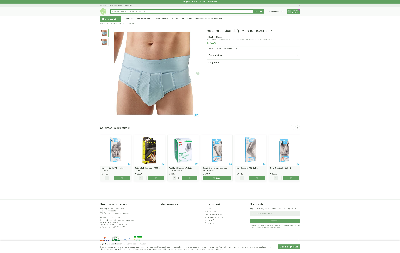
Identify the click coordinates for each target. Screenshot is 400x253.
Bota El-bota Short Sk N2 (280, 168)
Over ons (208, 209)
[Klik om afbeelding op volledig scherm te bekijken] (155, 73)
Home (102, 23)
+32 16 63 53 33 (114, 218)
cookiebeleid (218, 249)
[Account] (285, 11)
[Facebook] (298, 239)
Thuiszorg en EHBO (143, 18)
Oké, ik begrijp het (289, 247)
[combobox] (181, 11)
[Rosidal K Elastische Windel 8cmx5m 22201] (183, 150)
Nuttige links (210, 211)
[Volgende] (197, 73)
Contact (103, 5)
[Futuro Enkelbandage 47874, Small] (149, 150)
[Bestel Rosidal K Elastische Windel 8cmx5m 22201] (189, 178)
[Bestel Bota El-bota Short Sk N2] (291, 178)
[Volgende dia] (297, 127)
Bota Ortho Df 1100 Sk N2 (247, 168)
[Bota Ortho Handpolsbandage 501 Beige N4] (216, 150)
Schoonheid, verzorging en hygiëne (208, 18)
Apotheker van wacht (214, 217)
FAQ (162, 209)
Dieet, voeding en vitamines (181, 18)
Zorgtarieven (210, 223)
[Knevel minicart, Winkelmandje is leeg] (289, 11)
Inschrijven (275, 221)
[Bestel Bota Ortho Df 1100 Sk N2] (257, 178)
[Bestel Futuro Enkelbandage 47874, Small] (156, 178)
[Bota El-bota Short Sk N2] (284, 150)
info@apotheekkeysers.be (122, 220)
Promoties (129, 18)
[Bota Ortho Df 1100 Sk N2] (250, 150)
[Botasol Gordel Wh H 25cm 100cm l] (115, 150)
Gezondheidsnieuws (114, 5)
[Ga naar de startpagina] (103, 11)
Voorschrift (128, 5)
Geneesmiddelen (161, 18)
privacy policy (276, 227)
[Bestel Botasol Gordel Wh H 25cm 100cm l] (122, 178)
